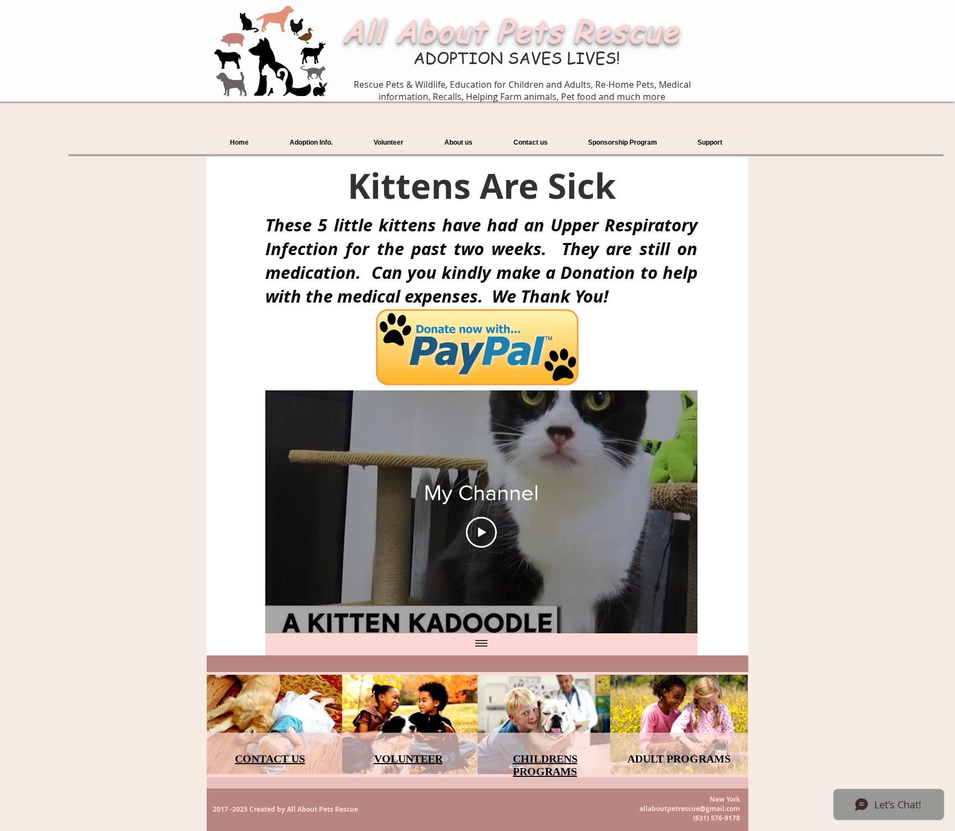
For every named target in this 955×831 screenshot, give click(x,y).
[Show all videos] (481, 644)
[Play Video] (481, 532)
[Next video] (674, 512)
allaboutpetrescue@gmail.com (689, 808)
